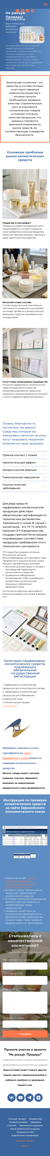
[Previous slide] (6, 835)
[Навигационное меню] (45, 4)
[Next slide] (43, 835)
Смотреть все (10, 706)
